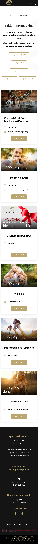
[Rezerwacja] (15, 539)
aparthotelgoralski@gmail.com (20, 455)
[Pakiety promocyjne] (9, 4)
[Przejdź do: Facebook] (17, 513)
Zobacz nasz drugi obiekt (19, 524)
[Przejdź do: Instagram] (21, 513)
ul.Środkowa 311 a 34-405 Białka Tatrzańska (19, 442)
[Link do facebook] (32, 539)
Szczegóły (19, 139)
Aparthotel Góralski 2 (19, 12)
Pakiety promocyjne (20, 15)
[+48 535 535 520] (21, 539)
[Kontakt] (26, 539)
